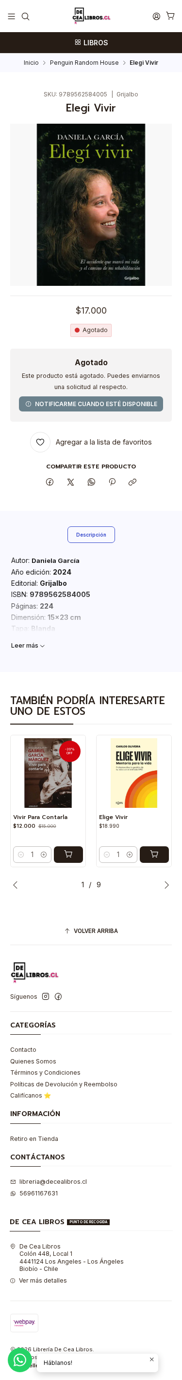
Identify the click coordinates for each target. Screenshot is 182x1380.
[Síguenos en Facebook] (58, 996)
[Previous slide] (17, 885)
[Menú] (11, 16)
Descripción (91, 535)
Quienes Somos (33, 1061)
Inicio (31, 63)
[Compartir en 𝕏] (71, 482)
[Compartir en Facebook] (50, 482)
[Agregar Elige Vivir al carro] (154, 854)
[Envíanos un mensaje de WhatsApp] (20, 1360)
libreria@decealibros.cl (53, 1181)
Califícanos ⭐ (30, 1095)
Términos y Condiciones (45, 1072)
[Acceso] (156, 16)
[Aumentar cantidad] (43, 854)
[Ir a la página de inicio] (91, 16)
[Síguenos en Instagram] (45, 996)
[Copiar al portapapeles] (133, 482)
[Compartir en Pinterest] (112, 482)
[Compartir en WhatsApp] (91, 482)
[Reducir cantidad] (21, 854)
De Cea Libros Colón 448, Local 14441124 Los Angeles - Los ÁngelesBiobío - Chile (71, 1257)
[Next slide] (164, 885)
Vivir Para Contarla (40, 817)
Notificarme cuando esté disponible (96, 404)
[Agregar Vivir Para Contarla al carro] (68, 854)
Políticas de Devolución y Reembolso (63, 1084)
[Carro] (170, 16)
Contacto (23, 1049)
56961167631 (38, 1193)
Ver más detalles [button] (43, 1280)
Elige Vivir (113, 817)
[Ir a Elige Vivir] (134, 773)
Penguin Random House (84, 63)
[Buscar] (25, 16)
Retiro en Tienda (34, 1138)
